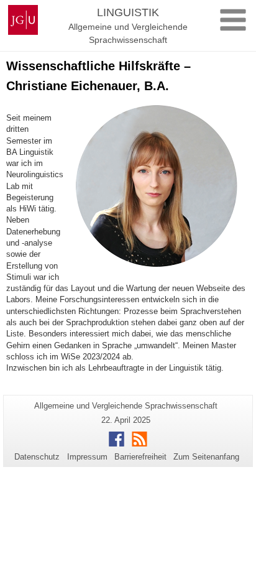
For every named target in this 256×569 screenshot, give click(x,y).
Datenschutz (37, 456)
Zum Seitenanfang (206, 456)
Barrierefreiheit (140, 456)
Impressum (87, 456)
